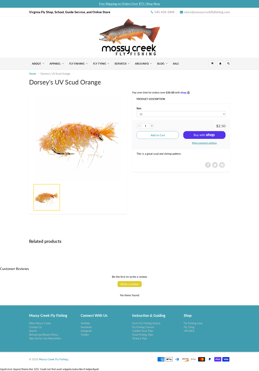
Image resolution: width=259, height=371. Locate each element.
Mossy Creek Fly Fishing (53, 359)
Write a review (130, 284)
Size (139, 108)
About (36, 63)
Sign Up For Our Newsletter (45, 338)
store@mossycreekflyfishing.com (207, 12)
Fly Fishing (77, 63)
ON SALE (189, 330)
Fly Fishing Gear (193, 323)
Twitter (85, 334)
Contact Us (35, 327)
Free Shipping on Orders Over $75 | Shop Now (129, 4)
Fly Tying (99, 63)
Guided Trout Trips (142, 330)
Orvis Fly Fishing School (146, 323)
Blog (160, 63)
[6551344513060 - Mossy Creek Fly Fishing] (77, 138)
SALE (176, 63)
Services (121, 63)
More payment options (204, 143)
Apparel (55, 63)
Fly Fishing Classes (143, 327)
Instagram (86, 330)
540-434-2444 (164, 12)
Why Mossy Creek (40, 323)
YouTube (85, 323)
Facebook (86, 327)
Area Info (142, 63)
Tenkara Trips (139, 338)
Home (32, 73)
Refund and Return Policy (43, 334)
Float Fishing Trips (142, 334)
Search (33, 330)
